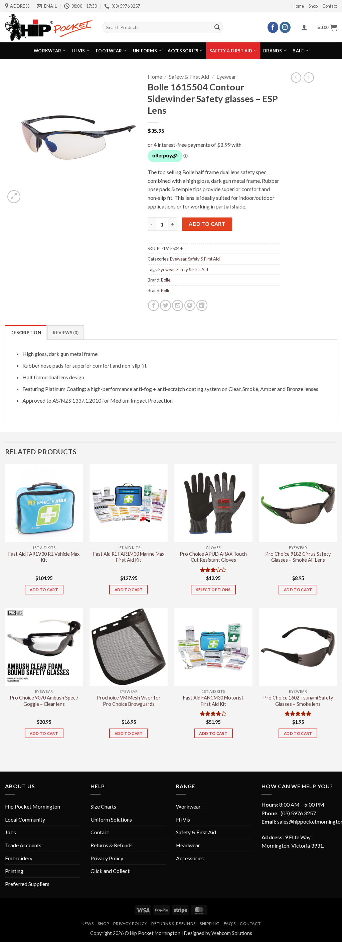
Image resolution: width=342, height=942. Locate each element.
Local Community (25, 819)
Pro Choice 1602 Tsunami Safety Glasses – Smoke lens (298, 701)
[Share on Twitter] (165, 305)
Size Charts (103, 806)
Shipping (209, 923)
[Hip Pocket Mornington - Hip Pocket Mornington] (49, 27)
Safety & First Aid (230, 50)
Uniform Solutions (111, 819)
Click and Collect (110, 871)
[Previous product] (309, 77)
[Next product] (296, 77)
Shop (313, 6)
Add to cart (207, 224)
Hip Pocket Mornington (32, 806)
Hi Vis (78, 50)
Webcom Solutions (231, 933)
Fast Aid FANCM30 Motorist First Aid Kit (213, 701)
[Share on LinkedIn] (201, 305)
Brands (272, 50)
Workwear (47, 50)
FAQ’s (230, 923)
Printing (14, 871)
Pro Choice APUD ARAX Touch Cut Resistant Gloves (213, 557)
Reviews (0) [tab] (65, 332)
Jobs (10, 832)
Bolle (165, 280)
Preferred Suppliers (27, 884)
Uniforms (145, 50)
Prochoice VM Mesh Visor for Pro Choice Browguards (129, 701)
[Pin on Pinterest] (189, 305)
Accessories (183, 50)
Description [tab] (25, 332)
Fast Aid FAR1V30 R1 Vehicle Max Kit (43, 557)
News (87, 923)
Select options (213, 589)
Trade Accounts (23, 845)
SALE (298, 50)
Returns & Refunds (112, 845)
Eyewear (226, 76)
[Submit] (217, 27)
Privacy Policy (107, 858)
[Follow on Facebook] (273, 27)
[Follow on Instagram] (285, 27)
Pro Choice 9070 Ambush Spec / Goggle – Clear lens (44, 701)
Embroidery (18, 858)
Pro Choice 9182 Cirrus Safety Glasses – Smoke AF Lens (298, 557)
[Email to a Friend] (177, 305)
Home (298, 6)
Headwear (188, 845)
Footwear (109, 50)
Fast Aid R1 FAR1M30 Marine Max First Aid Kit (128, 557)
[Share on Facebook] (153, 305)
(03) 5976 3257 (298, 813)
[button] (304, 27)
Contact (329, 6)
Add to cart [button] (44, 589)
